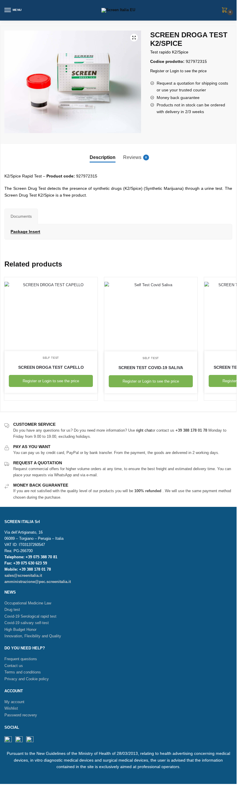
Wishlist (11, 708)
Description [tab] (103, 157)
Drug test (12, 609)
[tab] (21, 216)
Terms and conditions (22, 672)
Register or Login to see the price (178, 71)
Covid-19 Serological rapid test (30, 616)
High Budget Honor (20, 629)
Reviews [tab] (135, 157)
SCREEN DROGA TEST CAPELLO (51, 367)
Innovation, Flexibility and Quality (32, 636)
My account (14, 702)
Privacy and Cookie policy (26, 679)
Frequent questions (20, 659)
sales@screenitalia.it (23, 575)
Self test (51, 357)
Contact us (13, 665)
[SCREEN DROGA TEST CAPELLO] (50, 314)
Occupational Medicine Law (27, 603)
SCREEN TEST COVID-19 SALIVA (150, 367)
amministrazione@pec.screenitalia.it (37, 581)
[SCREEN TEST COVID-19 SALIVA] (150, 314)
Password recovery (20, 715)
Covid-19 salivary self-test (26, 623)
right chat (144, 430)
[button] (134, 37)
